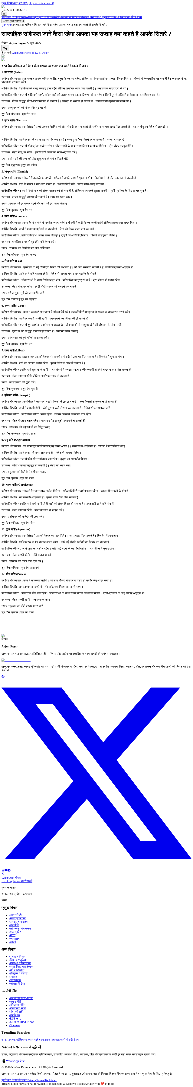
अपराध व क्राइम (18, 921)
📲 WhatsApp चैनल (13, 1061)
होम (3, 17)
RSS (24, 9)
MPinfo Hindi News (21, 1021)
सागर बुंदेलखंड (17, 918)
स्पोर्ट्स (13, 976)
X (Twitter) (42, 52)
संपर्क (16, 1080)
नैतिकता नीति (17, 1005)
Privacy (31, 1080)
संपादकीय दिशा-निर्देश (21, 998)
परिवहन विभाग (88, 17)
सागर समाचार (9, 1039)
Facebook (30, 52)
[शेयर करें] (5, 48)
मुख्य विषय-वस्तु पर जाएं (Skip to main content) (28, 3)
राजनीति (46, 17)
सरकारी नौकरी (65, 1039)
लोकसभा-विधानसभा (20, 928)
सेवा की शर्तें (15, 1011)
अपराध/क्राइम (33, 17)
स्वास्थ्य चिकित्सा (120, 17)
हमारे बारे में (7, 1080)
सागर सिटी (11, 17)
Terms (40, 1080)
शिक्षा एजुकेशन (103, 17)
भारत (62, 17)
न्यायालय (70, 17)
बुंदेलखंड (21, 17)
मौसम (76, 1039)
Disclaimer (50, 1080)
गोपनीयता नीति (17, 1008)
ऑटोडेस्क (15, 980)
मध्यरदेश (55, 17)
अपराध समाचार (48, 1039)
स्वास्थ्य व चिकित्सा (20, 963)
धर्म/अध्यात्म (136, 17)
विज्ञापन (23, 1080)
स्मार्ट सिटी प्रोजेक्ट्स (21, 966)
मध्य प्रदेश (15, 931)
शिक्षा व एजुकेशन (18, 959)
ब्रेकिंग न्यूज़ (22, 1039)
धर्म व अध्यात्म (16, 970)
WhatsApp (17, 52)
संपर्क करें (14, 1015)
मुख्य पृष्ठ (6, 24)
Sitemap (14, 1025)
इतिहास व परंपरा (18, 973)
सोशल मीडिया (17, 983)
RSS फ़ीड (15, 1018)
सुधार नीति (15, 1001)
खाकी (78, 17)
